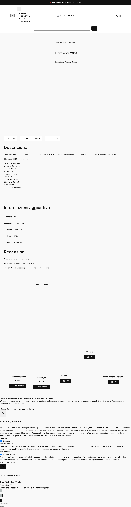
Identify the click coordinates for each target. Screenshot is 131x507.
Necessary (7, 441)
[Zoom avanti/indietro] (1, 503)
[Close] (3, 466)
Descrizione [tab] (10, 138)
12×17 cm (18, 243)
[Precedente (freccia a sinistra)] (1, 506)
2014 (16, 236)
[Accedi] (117, 16)
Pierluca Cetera (20, 223)
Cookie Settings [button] (7, 409)
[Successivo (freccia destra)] (3, 506)
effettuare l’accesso (16, 268)
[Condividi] (5, 503)
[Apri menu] (12, 15)
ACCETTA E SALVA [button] (7, 462)
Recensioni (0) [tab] (52, 138)
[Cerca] (94, 28)
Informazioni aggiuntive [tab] (30, 138)
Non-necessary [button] (6, 452)
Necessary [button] (4, 438)
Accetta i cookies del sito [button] (24, 409)
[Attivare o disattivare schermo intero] (3, 503)
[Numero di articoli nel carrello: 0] (120, 16)
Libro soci (18, 230)
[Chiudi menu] (19, 9)
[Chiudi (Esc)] (7, 503)
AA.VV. (16, 217)
